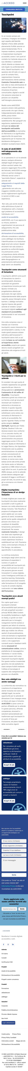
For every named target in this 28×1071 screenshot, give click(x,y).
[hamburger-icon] (24, 3)
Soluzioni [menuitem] (5, 11)
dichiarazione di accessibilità (12, 233)
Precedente (7, 729)
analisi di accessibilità (10, 217)
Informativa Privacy (8, 886)
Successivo (21, 729)
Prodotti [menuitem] (5, 8)
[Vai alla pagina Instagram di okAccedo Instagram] (8, 944)
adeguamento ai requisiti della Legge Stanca (13, 185)
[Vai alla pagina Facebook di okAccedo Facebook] (3, 944)
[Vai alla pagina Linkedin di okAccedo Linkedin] (13, 944)
